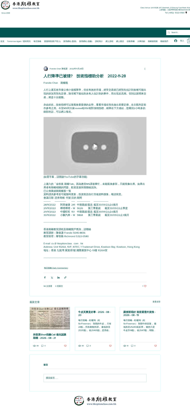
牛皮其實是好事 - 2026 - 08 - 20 (94, 313)
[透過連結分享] (65, 277)
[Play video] (95, 146)
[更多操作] (144, 68)
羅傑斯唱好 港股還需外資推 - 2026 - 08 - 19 (139, 313)
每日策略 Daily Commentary (56, 268)
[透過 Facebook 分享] (45, 277)
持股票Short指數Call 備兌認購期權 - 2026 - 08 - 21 (49, 336)
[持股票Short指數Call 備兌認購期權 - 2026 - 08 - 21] (50, 318)
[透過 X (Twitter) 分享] (51, 277)
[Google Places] (186, 12)
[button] (99, 41)
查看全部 (156, 302)
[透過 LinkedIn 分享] (58, 277)
